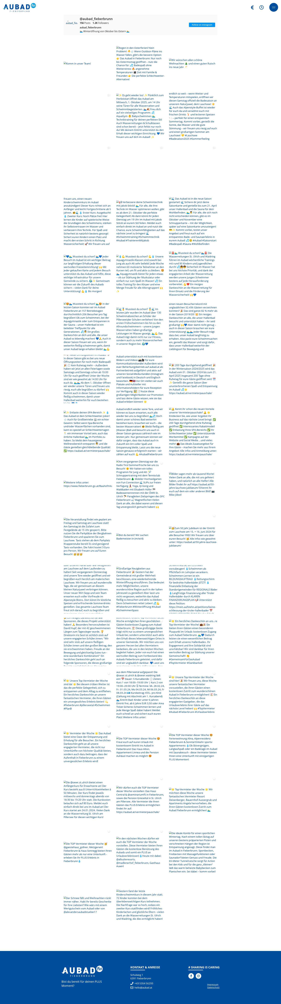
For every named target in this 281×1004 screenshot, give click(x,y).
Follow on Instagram (202, 24)
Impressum (212, 984)
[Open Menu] (274, 7)
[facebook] (191, 976)
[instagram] (198, 976)
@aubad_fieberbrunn (96, 19)
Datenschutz (213, 987)
